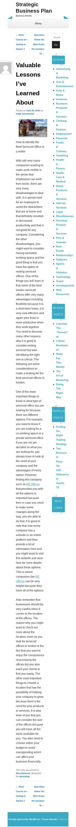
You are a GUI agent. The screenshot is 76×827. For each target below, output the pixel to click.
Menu (38, 23)
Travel (59, 281)
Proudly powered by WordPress (24, 819)
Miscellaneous (23, 773)
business (61, 99)
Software (61, 259)
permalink (24, 776)
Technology (63, 276)
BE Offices (33, 484)
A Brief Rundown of (62, 345)
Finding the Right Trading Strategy (61, 435)
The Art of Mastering (62, 376)
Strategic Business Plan (34, 7)
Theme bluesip (49, 819)
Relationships (64, 255)
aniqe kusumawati (25, 114)
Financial (61, 138)
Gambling (62, 155)
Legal (59, 211)
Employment (64, 133)
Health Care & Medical (61, 177)
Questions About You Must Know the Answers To (38, 44)
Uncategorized (65, 285)
